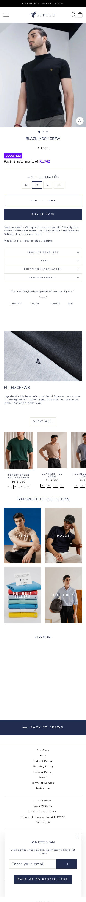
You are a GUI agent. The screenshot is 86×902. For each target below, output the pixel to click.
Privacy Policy (42, 772)
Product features (43, 252)
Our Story (43, 750)
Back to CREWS (46, 727)
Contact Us (43, 822)
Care (43, 260)
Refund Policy (43, 761)
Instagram (43, 788)
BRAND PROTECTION (43, 811)
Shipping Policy (43, 766)
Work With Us (43, 806)
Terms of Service (43, 783)
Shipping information (43, 269)
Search (43, 777)
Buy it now (43, 214)
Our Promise (43, 800)
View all (43, 421)
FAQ (43, 755)
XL (59, 185)
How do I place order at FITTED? (43, 817)
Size (40, 177)
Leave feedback (42, 277)
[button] (49, 177)
